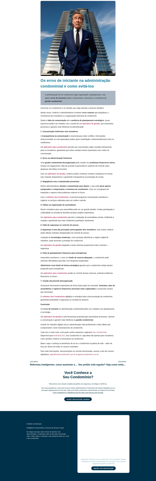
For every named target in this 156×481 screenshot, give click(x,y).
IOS (63, 336)
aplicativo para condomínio (55, 147)
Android (56, 336)
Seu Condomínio (99, 332)
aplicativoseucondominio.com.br (62, 354)
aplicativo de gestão (91, 124)
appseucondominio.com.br (88, 354)
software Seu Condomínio (57, 197)
